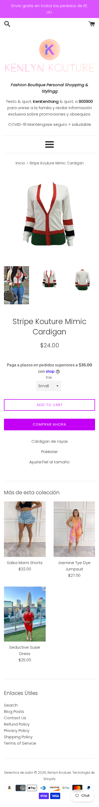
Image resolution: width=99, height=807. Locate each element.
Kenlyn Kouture (59, 772)
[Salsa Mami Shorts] (25, 529)
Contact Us (15, 718)
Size (49, 377)
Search (11, 705)
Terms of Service (20, 743)
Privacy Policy (16, 730)
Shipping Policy (18, 737)
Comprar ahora (49, 424)
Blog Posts (14, 711)
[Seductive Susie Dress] (25, 614)
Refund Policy (17, 724)
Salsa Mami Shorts (25, 562)
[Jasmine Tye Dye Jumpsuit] (74, 529)
